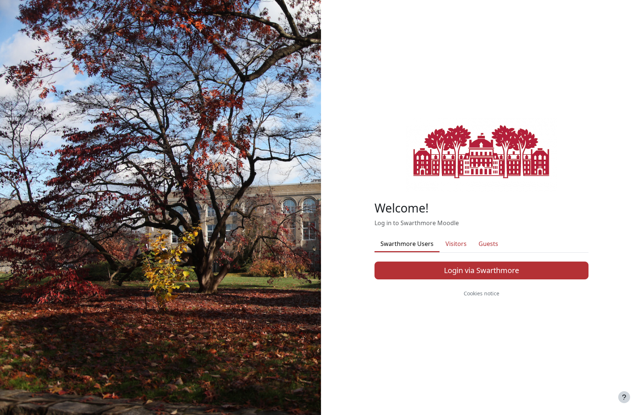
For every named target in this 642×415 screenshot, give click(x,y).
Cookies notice (481, 293)
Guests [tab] (488, 244)
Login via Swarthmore (481, 270)
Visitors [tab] (456, 244)
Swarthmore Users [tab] (407, 244)
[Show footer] (624, 397)
